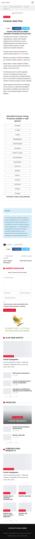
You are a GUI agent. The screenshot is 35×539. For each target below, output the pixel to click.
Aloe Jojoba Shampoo (7, 262)
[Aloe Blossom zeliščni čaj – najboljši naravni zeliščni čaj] (7, 391)
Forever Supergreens (10, 359)
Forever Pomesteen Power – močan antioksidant (22, 382)
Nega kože (7, 17)
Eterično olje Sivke (19, 435)
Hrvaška (17, 130)
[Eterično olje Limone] (25, 507)
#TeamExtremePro (22, 536)
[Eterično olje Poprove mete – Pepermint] (9, 507)
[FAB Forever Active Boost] (7, 375)
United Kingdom (17, 143)
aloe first (9, 244)
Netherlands (17, 166)
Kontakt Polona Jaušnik (17, 528)
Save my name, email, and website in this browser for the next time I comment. (16, 305)
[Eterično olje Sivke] (7, 437)
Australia (17, 180)
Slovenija (17, 125)
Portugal (17, 193)
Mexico (17, 175)
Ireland (17, 134)
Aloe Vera (20, 54)
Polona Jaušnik (5, 2)
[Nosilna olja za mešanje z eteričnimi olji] (7, 429)
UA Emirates (17, 184)
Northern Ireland (17, 153)
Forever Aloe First (18, 244)
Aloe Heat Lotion (26, 261)
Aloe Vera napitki (8, 356)
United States (17, 162)
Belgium (17, 188)
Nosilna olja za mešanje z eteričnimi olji (21, 427)
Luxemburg (17, 148)
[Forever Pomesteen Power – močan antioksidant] (7, 383)
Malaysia (17, 170)
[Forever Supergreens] (17, 349)
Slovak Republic (17, 139)
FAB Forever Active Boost (21, 373)
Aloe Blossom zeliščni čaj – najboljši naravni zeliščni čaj (22, 390)
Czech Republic (17, 157)
